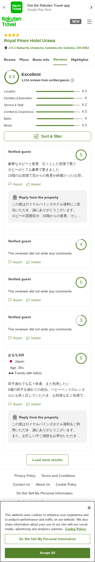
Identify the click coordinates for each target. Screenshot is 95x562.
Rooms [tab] (10, 60)
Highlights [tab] (79, 60)
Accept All (47, 553)
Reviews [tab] (60, 59)
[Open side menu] (89, 21)
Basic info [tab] (41, 60)
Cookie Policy (75, 529)
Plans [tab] (24, 60)
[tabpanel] (47, 267)
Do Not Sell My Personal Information (47, 539)
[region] (47, 531)
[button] (11, 21)
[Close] (89, 507)
